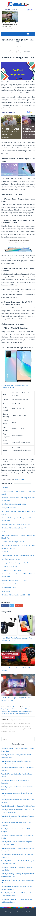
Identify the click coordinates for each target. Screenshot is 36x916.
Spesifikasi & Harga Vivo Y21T (12, 559)
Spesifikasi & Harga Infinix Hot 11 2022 (14, 580)
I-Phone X (5, 487)
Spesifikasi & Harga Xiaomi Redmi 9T (14, 528)
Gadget (10, 706)
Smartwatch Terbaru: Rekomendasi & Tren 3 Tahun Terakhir (17, 669)
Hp (13, 706)
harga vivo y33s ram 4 (20, 709)
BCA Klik (5, 532)
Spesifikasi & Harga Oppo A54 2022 (13, 542)
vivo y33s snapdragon (24, 713)
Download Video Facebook (10, 566)
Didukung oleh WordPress (13, 912)
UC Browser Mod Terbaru (10, 584)
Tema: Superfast (26, 912)
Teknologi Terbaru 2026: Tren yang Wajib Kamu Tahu (18, 806)
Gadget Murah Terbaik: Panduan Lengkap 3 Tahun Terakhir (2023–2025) (16, 639)
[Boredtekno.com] (18, 4)
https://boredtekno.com (17, 720)
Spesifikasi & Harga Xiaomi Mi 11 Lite (14, 504)
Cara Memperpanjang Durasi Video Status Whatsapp (18, 555)
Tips (16, 706)
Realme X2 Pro (6, 591)
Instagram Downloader (9, 508)
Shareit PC (5, 552)
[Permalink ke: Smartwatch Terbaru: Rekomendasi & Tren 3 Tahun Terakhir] (18, 655)
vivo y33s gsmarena (13, 711)
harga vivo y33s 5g (27, 706)
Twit (11, 606)
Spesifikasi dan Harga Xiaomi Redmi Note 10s (16, 524)
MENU (31, 34)
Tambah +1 (19, 606)
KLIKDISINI (19, 480)
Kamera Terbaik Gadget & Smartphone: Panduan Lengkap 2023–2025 (16, 699)
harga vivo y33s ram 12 (7, 709)
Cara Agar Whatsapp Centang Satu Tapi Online (16, 563)
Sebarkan (5, 606)
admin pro (5, 719)
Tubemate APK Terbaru (9, 587)
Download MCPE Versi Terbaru (12, 570)
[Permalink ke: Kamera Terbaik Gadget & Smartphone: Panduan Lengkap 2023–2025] (18, 685)
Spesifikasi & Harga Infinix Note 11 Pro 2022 (16, 595)
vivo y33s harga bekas (24, 711)
